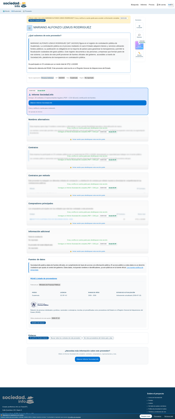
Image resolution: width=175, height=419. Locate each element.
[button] (170, 5)
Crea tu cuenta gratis (37, 20)
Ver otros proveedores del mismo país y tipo (98, 338)
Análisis (150, 403)
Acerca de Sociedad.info (155, 397)
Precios (151, 5)
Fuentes (150, 400)
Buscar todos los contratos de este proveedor (65, 338)
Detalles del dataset (38, 323)
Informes (144, 5)
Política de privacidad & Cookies (157, 409)
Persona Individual (47, 78)
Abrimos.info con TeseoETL (19, 407)
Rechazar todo (168, 416)
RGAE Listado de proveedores (43, 279)
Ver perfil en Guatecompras (38, 338)
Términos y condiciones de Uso (157, 412)
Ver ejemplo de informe (35, 112)
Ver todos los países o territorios (157, 406)
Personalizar (157, 416)
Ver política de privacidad (74, 417)
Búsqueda (135, 5)
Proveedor (27, 11)
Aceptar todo (145, 416)
